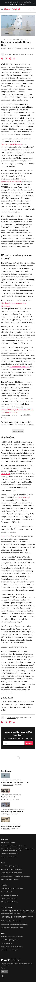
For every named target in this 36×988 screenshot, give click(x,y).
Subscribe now (18, 431)
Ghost (28, 963)
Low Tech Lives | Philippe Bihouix (10, 866)
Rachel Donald (11, 54)
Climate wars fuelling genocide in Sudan (12, 927)
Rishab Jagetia (6, 814)
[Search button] (29, 9)
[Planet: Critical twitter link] (2, 976)
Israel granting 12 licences (11, 144)
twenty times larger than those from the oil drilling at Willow (17, 410)
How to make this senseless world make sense (13, 846)
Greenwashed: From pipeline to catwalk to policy (14, 924)
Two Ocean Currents (6, 891)
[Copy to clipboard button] (14, 58)
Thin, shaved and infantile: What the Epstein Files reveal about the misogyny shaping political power (18, 849)
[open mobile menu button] (2, 9)
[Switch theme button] (33, 9)
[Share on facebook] (2, 58)
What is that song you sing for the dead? (12, 888)
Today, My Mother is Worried (9, 857)
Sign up (3, 968)
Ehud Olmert (6, 536)
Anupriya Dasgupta (8, 784)
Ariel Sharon (24, 497)
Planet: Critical (5, 965)
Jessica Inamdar (7, 799)
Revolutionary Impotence (8, 842)
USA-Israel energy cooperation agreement (13, 304)
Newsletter (5, 39)
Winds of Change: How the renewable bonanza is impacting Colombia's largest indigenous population (17, 917)
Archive (10, 39)
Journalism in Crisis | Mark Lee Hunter (11, 872)
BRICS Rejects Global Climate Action (11, 921)
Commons (18, 780)
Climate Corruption (17, 39)
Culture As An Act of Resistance (9, 902)
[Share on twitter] (6, 58)
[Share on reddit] (10, 58)
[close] (33, 3)
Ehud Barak (5, 474)
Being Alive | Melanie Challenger (10, 879)
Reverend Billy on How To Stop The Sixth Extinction (15, 876)
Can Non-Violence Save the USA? (10, 853)
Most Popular (25, 39)
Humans (4, 809)
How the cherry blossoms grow (9, 895)
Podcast (3, 862)
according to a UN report (11, 182)
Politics (4, 780)
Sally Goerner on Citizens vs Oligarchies (12, 869)
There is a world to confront (8, 898)
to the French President (19, 367)
